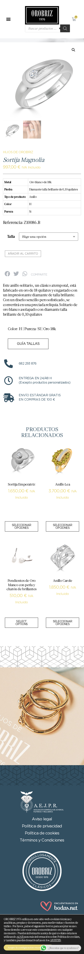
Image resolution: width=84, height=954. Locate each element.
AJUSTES (55, 940)
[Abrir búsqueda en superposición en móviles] (47, 28)
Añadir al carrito (23, 254)
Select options (21, 622)
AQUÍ (20, 937)
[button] (8, 19)
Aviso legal (42, 819)
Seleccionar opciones (21, 526)
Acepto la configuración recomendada (29, 947)
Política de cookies (42, 833)
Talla (11, 236)
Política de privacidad (42, 826)
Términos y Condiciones (42, 840)
